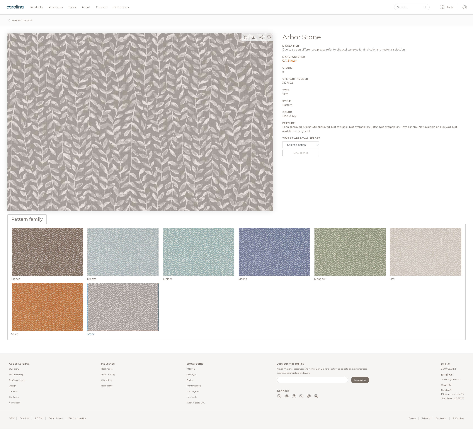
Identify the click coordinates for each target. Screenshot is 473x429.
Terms (412, 418)
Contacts (13, 397)
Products (36, 7)
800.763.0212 (448, 368)
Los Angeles (193, 391)
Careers (13, 391)
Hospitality (107, 385)
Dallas (190, 380)
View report (301, 153)
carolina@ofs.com (450, 379)
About (86, 7)
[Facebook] (286, 396)
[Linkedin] (294, 396)
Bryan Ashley (56, 418)
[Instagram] (279, 396)
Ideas (72, 7)
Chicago (191, 374)
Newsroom (15, 402)
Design (12, 385)
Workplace (106, 380)
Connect (102, 7)
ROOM (38, 418)
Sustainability (16, 374)
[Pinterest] (309, 396)
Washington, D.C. (196, 402)
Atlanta (191, 368)
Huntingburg (194, 385)
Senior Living (108, 374)
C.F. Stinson (289, 60)
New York (192, 397)
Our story (14, 368)
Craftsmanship (17, 380)
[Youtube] (316, 396)
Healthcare (107, 368)
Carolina (24, 418)
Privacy (426, 418)
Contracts (441, 418)
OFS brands (121, 7)
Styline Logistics (77, 418)
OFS (11, 418)
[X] (301, 396)
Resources (56, 7)
